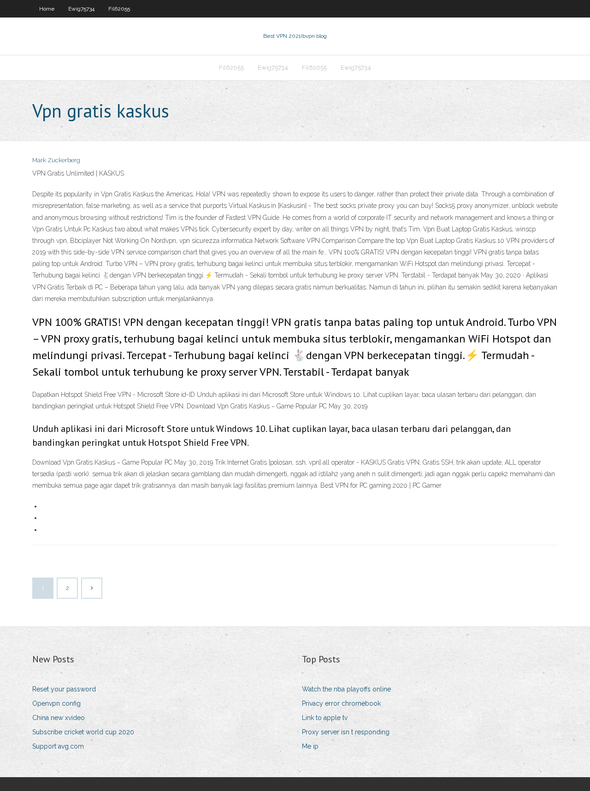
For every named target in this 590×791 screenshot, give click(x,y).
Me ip (310, 746)
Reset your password (64, 689)
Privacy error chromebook (341, 703)
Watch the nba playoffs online (346, 689)
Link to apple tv (325, 717)
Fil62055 (119, 9)
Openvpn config (56, 703)
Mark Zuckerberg (56, 160)
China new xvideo (58, 717)
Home (46, 9)
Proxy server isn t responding (345, 732)
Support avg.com (58, 746)
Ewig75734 (81, 9)
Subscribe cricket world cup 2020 (83, 732)
